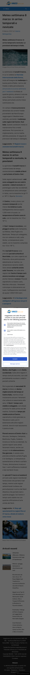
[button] (15, 334)
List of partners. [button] (10, 345)
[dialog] (15, 337)
